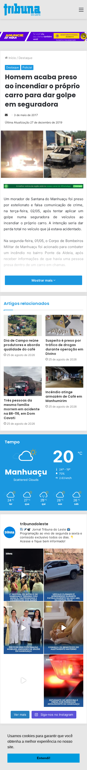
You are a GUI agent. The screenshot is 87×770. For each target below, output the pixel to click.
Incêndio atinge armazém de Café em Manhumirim (63, 396)
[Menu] (81, 11)
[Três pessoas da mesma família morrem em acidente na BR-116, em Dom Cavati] (23, 381)
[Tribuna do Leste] (22, 9)
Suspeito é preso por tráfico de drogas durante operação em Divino (64, 347)
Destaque (25, 58)
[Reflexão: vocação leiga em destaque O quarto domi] (23, 680)
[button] (15, 747)
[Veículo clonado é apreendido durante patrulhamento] (64, 575)
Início (12, 58)
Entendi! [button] (43, 758)
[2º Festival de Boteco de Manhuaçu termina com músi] (23, 575)
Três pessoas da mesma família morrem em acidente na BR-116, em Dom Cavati (22, 409)
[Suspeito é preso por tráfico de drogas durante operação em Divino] (64, 325)
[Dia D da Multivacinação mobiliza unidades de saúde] (23, 627)
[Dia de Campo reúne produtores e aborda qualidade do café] (23, 325)
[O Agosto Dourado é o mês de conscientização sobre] (64, 627)
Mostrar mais (42, 280)
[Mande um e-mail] (6, 115)
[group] (43, 36)
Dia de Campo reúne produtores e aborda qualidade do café (22, 345)
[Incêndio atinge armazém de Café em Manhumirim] (64, 377)
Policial (27, 67)
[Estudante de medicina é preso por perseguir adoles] (64, 680)
